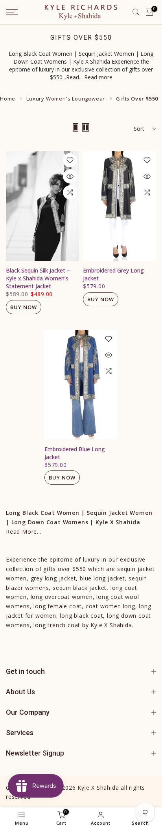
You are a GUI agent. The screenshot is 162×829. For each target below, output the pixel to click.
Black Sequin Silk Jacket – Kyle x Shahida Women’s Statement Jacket (38, 278)
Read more (98, 77)
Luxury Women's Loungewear (65, 98)
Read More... (24, 531)
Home (7, 98)
